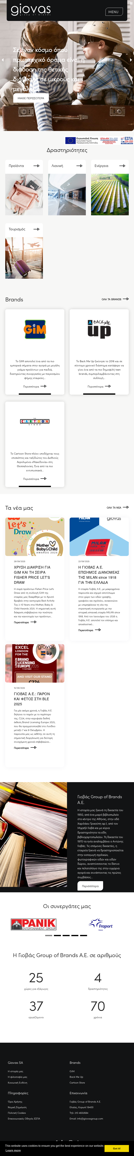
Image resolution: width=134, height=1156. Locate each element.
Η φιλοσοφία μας (17, 1076)
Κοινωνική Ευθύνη (17, 1082)
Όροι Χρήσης (15, 1101)
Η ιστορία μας (15, 1071)
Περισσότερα (22, 622)
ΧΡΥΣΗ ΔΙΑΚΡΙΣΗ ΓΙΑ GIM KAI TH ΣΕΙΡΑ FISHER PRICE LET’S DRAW (32, 575)
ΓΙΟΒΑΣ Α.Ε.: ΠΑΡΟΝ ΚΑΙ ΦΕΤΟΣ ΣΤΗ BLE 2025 (32, 698)
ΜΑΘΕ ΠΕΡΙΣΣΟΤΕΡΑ (31, 98)
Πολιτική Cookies (17, 1112)
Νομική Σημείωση (17, 1107)
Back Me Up (76, 1076)
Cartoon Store (77, 1082)
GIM (72, 1071)
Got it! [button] (117, 1148)
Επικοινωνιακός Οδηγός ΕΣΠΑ (24, 1118)
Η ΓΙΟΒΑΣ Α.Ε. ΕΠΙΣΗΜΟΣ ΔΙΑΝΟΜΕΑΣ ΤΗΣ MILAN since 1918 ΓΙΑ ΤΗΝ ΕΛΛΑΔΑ (98, 575)
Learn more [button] (13, 1150)
